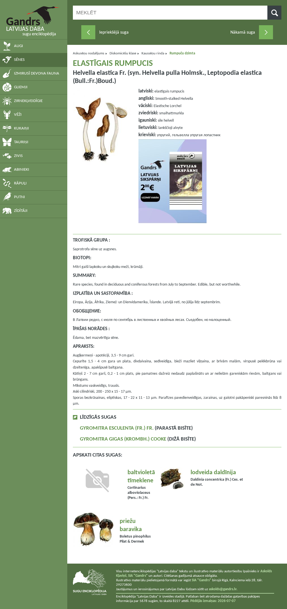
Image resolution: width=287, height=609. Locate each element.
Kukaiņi (21, 128)
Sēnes (19, 60)
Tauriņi (21, 142)
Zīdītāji (20, 211)
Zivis (18, 156)
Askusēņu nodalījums (88, 53)
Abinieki (21, 170)
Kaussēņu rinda (153, 53)
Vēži (18, 115)
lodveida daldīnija (213, 473)
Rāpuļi (20, 183)
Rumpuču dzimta (182, 53)
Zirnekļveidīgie (28, 101)
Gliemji (20, 87)
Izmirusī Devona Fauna (36, 73)
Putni (19, 197)
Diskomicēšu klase (123, 53)
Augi (18, 46)
